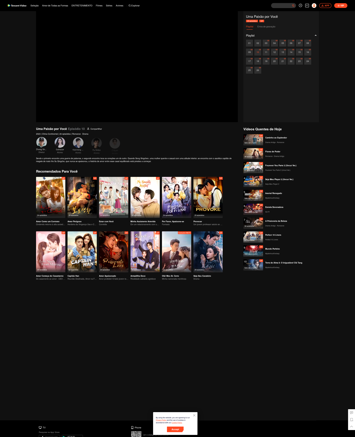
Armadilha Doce (137, 275)
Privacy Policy (161, 420)
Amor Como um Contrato (47, 221)
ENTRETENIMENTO (82, 5)
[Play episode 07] (299, 43)
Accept (175, 429)
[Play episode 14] (291, 52)
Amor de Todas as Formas (55, 5)
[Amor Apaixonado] (113, 251)
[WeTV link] (17, 5)
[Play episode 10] (257, 52)
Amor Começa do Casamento (50, 275)
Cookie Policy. (177, 422)
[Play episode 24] (307, 61)
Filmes (99, 5)
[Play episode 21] (282, 61)
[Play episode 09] (249, 52)
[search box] (293, 5)
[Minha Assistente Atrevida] (145, 197)
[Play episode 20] (274, 61)
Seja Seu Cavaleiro (202, 275)
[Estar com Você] (113, 197)
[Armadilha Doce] (145, 251)
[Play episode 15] (299, 52)
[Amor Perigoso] (82, 197)
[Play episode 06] (291, 43)
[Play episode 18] (257, 61)
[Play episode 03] (266, 43)
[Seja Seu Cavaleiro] (208, 251)
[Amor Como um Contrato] (50, 197)
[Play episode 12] (274, 52)
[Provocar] (208, 197)
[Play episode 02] (257, 43)
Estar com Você (106, 221)
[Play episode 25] (249, 70)
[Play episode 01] (249, 43)
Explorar (135, 5)
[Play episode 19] (266, 61)
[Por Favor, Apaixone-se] (176, 197)
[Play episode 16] (307, 52)
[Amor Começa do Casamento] (50, 251)
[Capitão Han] (82, 251)
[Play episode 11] (266, 52)
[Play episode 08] (307, 43)
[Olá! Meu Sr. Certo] (176, 251)
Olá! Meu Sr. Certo (170, 275)
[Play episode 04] (274, 43)
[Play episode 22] (291, 61)
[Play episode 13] (282, 52)
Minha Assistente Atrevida (142, 221)
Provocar (197, 221)
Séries (109, 5)
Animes (119, 5)
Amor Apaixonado (107, 275)
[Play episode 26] (257, 70)
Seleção (35, 5)
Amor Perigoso (75, 221)
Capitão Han (73, 275)
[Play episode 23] (299, 61)
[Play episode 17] (249, 61)
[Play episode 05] (282, 43)
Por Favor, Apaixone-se (173, 221)
